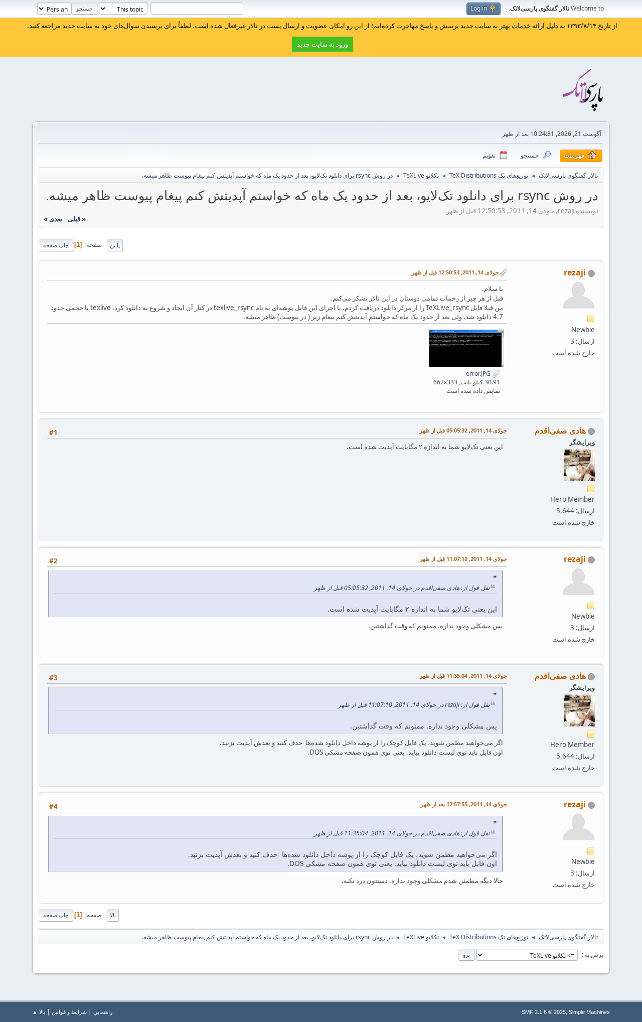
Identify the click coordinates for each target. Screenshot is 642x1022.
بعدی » (53, 218)
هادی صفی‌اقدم (560, 430)
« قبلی (77, 218)
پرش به (593, 954)
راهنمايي (102, 1011)
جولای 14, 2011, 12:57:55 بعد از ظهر (464, 804)
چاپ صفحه (56, 245)
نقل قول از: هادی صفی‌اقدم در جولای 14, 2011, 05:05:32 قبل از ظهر (402, 587)
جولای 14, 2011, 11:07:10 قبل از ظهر (463, 558)
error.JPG (479, 373)
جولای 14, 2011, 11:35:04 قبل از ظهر (463, 675)
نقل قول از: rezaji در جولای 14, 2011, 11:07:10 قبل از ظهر (414, 704)
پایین (115, 245)
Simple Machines (589, 1012)
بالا (113, 915)
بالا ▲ (38, 1011)
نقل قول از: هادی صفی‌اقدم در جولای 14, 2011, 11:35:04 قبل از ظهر (402, 833)
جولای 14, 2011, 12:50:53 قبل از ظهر (455, 272)
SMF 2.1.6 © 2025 (544, 1012)
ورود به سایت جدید (322, 44)
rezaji (575, 272)
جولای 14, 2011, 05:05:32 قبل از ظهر (463, 430)
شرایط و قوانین (69, 1011)
